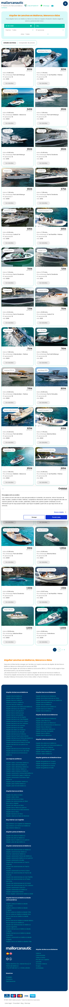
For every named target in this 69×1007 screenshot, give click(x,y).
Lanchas (38, 962)
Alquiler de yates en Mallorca (15, 836)
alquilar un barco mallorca (14, 702)
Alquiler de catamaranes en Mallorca (18, 850)
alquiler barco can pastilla (14, 715)
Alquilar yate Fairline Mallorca (15, 784)
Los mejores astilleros (14, 759)
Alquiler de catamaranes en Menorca (48, 725)
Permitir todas (56, 517)
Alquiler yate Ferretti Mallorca (16, 786)
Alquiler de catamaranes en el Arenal (18, 883)
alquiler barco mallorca (14, 698)
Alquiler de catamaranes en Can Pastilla (19, 877)
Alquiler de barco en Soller (14, 728)
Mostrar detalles (59, 512)
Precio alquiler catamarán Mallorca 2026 (19, 894)
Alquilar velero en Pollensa (44, 747)
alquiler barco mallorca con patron (17, 840)
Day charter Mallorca (13, 828)
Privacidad (16, 1003)
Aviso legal (8, 1003)
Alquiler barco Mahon (43, 733)
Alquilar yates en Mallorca (15, 832)
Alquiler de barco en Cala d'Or (16, 709)
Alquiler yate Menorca (43, 721)
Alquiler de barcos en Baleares (46, 696)
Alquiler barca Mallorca (43, 711)
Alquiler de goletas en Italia (45, 768)
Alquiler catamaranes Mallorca (16, 852)
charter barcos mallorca (14, 704)
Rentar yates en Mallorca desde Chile (18, 912)
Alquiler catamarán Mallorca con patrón (19, 858)
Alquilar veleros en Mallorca (46, 739)
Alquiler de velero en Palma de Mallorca (49, 745)
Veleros (38, 953)
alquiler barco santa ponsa (15, 713)
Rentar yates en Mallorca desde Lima (18, 914)
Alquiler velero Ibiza (12, 797)
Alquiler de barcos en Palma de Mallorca (19, 738)
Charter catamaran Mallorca (15, 854)
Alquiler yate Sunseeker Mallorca (17, 782)
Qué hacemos (10, 981)
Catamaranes (40, 955)
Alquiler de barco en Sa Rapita (16, 717)
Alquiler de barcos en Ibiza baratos (17, 810)
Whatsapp (46, 6)
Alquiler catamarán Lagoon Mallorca (18, 775)
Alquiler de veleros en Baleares (46, 719)
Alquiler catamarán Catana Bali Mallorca (19, 773)
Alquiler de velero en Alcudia (45, 749)
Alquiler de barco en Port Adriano (17, 723)
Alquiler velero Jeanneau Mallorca (17, 763)
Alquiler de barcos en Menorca (47, 715)
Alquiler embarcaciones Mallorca (17, 740)
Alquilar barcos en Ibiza (14, 791)
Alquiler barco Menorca (43, 727)
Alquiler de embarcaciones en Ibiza (47, 698)
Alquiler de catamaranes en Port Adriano (19, 885)
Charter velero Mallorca (44, 754)
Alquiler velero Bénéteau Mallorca (17, 767)
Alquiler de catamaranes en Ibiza (17, 801)
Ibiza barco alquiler (12, 803)
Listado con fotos (9, 43)
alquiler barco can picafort (15, 711)
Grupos (38, 966)
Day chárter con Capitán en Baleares (18, 824)
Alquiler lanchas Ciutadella (44, 731)
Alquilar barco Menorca (43, 735)
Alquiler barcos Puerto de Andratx (17, 736)
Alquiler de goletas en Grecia (45, 766)
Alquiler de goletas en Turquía (45, 761)
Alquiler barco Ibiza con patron (16, 807)
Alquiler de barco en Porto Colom (17, 721)
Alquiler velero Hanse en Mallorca (17, 771)
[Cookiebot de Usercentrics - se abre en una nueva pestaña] (59, 489)
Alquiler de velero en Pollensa (15, 730)
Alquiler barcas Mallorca (44, 702)
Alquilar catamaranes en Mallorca (18, 846)
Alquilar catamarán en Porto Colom (18, 871)
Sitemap (27, 1003)
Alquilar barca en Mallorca (44, 709)
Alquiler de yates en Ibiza (14, 795)
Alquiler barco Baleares (43, 704)
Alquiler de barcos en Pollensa (16, 734)
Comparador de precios (27, 43)
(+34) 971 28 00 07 (32, 6)
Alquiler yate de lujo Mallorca (15, 842)
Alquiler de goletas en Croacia (46, 763)
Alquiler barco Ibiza (12, 812)
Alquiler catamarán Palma (14, 892)
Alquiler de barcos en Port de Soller (17, 751)
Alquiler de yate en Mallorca (15, 838)
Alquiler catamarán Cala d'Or (15, 887)
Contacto (4, 8)
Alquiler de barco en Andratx (15, 725)
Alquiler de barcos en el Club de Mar (18, 749)
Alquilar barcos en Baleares (46, 692)
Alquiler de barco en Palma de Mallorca (19, 707)
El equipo (9, 977)
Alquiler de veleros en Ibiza (15, 805)
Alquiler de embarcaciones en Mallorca (49, 700)
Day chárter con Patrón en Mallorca (18, 826)
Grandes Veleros (41, 964)
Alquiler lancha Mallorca (14, 696)
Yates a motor (40, 957)
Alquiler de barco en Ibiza (14, 814)
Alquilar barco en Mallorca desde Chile (18, 941)
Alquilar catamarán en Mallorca (16, 890)
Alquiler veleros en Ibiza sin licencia (17, 816)
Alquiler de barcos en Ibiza (14, 799)
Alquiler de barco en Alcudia (15, 732)
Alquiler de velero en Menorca (46, 723)
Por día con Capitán (42, 960)
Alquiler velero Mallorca (43, 752)
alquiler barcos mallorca (14, 700)
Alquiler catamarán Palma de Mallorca (19, 856)
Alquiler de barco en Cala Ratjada (17, 719)
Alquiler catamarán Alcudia (15, 860)
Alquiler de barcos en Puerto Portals (18, 742)
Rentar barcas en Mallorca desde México (19, 920)
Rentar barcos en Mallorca (15, 923)
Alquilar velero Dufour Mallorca (16, 769)
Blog (22, 1003)
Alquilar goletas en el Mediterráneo (48, 758)
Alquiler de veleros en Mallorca (46, 743)
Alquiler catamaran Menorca (45, 729)
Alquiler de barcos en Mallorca (17, 692)
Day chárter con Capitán (15, 820)
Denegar (34, 517)
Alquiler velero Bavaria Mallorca (16, 765)
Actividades (40, 968)
